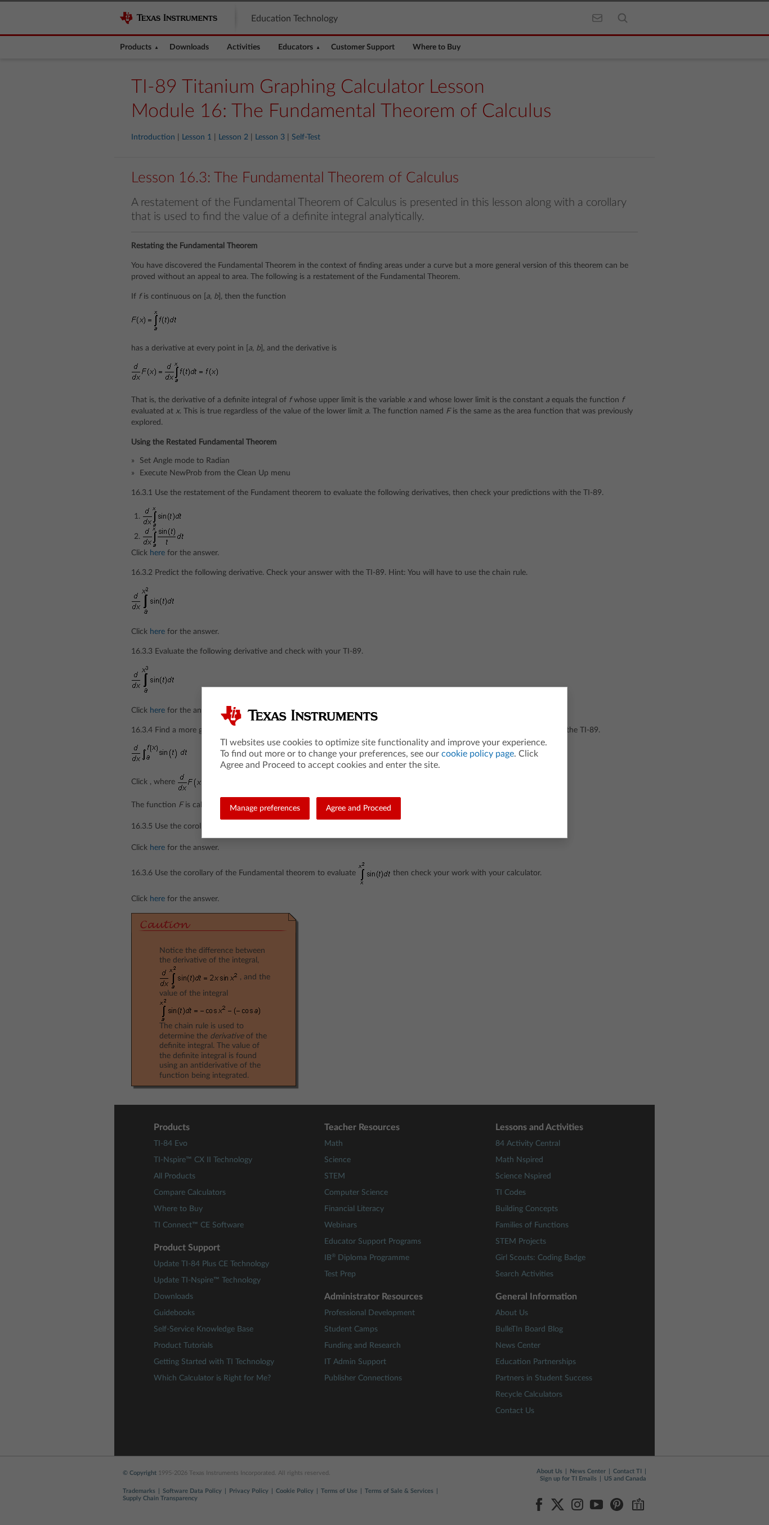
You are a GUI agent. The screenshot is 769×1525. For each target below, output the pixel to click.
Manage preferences (265, 808)
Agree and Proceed (358, 808)
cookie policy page (477, 753)
